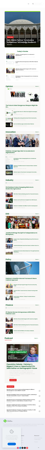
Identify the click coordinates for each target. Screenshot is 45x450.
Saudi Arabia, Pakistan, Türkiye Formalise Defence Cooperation (24, 297)
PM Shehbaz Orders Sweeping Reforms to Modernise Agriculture (27, 77)
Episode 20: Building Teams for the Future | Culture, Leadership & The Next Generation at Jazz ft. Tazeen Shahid (22, 395)
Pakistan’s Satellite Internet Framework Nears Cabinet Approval (25, 166)
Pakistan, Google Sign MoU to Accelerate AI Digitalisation (25, 55)
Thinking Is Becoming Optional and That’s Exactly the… (25, 118)
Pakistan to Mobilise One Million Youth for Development (26, 205)
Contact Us (21, 442)
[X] (25, 448)
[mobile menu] (28, 4)
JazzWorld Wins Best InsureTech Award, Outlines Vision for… (26, 245)
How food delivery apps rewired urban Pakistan (24, 124)
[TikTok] (22, 448)
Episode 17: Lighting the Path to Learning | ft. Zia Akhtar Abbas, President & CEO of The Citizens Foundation (21, 405)
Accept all (12, 444)
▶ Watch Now (13, 380)
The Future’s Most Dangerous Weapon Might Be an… (22, 106)
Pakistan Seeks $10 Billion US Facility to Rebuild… (24, 330)
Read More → (10, 44)
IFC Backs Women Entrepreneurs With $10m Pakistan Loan (27, 62)
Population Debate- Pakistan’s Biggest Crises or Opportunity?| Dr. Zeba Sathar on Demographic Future (22, 366)
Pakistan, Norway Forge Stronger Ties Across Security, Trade (25, 285)
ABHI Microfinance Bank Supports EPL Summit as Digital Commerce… (26, 69)
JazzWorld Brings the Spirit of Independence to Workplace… (21, 233)
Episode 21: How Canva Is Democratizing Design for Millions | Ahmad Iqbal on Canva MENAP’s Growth (20, 390)
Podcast (36, 441)
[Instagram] (18, 448)
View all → (37, 86)
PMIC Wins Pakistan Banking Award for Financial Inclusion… (26, 194)
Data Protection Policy (12, 439)
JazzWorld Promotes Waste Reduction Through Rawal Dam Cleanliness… (26, 251)
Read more (11, 441)
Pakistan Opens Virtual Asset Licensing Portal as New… (25, 172)
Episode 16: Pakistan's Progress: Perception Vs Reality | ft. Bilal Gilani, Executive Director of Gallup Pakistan (21, 410)
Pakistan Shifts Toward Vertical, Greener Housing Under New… (26, 291)
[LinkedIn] (20, 448)
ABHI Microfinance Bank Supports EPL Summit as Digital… (26, 319)
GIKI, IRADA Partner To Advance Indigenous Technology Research (21, 41)
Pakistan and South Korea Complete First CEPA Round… (25, 199)
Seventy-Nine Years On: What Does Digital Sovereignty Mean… (25, 112)
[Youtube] (27, 448)
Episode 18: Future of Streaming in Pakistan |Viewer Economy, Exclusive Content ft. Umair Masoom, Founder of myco (21, 400)
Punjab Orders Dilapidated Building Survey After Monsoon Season (26, 240)
